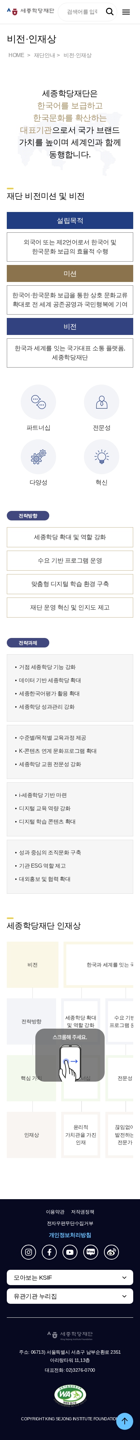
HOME (16, 55)
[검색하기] (109, 12)
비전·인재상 (78, 55)
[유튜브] (70, 1252)
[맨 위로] (124, 1421)
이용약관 (55, 1211)
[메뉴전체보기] (126, 12)
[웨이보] (111, 1252)
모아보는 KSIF (33, 1277)
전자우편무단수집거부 (70, 1223)
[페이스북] (49, 1252)
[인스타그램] (28, 1252)
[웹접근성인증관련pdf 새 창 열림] (70, 1396)
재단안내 (44, 55)
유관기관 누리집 (35, 1296)
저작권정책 (82, 1211)
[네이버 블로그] (90, 1252)
